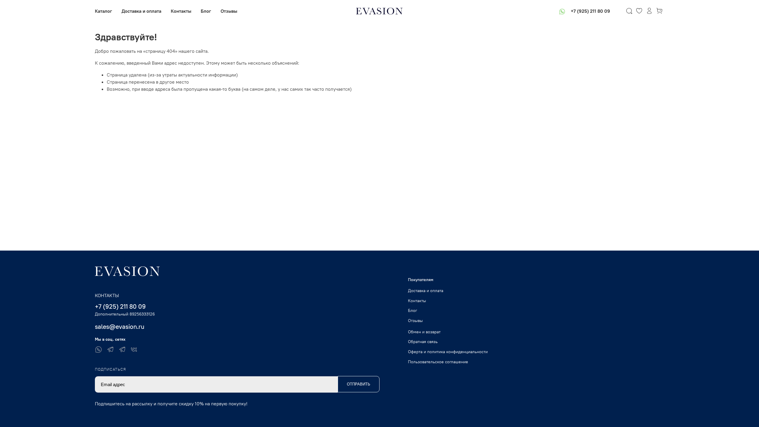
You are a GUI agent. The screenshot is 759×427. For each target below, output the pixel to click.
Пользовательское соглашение (438, 361)
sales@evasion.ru (119, 327)
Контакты (181, 11)
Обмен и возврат (424, 331)
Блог (206, 11)
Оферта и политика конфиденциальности (448, 351)
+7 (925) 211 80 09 (590, 11)
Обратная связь (423, 341)
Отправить (358, 384)
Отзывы (229, 11)
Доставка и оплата (141, 11)
